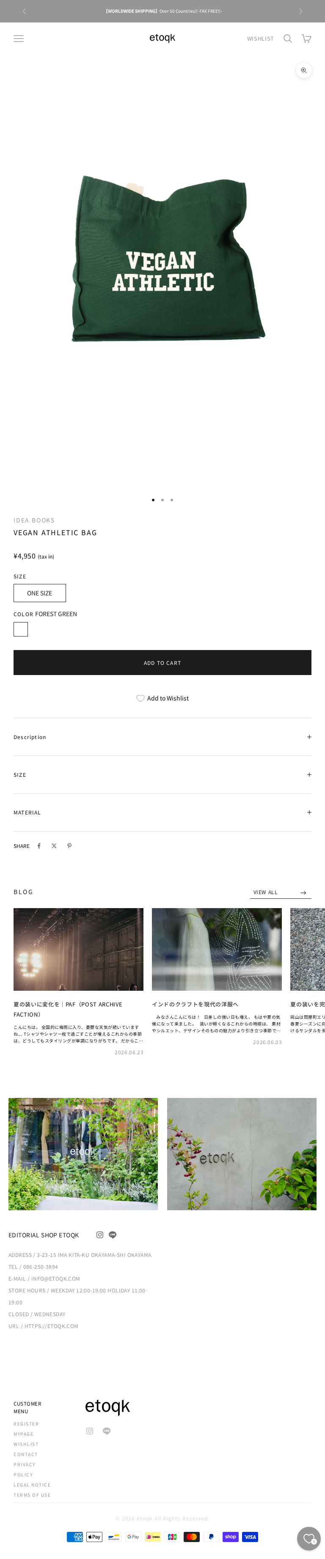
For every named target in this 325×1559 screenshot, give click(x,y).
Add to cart (162, 662)
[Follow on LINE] (112, 1235)
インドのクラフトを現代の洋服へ (195, 1004)
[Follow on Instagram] (100, 1235)
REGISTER (26, 1423)
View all (266, 891)
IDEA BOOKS (34, 520)
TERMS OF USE (32, 1495)
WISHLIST (260, 38)
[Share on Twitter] (54, 845)
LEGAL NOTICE (32, 1484)
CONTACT (26, 1454)
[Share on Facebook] (39, 845)
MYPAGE (23, 1434)
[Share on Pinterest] (69, 845)
